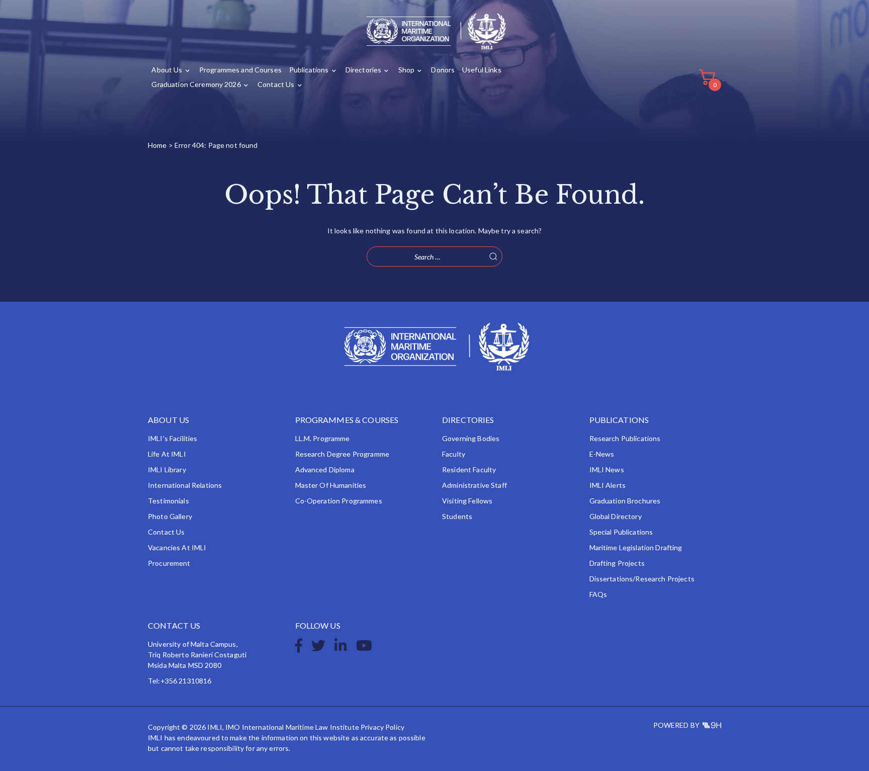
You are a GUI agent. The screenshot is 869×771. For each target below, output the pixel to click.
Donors (443, 69)
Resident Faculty (469, 469)
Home (157, 145)
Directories (363, 69)
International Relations (185, 485)
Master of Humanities (331, 485)
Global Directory (615, 516)
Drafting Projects (617, 563)
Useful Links (481, 69)
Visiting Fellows (467, 500)
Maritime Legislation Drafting (635, 547)
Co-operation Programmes (338, 500)
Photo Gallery (170, 516)
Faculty (453, 454)
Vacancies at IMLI (177, 547)
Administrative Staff (474, 485)
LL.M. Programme (322, 438)
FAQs (598, 594)
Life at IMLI (167, 454)
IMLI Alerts (607, 485)
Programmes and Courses (240, 69)
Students (457, 516)
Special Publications (621, 532)
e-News (602, 454)
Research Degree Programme (342, 454)
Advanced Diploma (325, 469)
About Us (166, 69)
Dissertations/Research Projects (641, 578)
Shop (406, 69)
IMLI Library (167, 469)
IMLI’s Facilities (172, 438)
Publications (309, 69)
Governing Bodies (470, 438)
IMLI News (606, 469)
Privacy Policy (382, 727)
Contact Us (275, 84)
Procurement (169, 563)
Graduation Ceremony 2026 (195, 84)
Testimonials (168, 500)
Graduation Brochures (625, 500)
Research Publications (625, 438)
